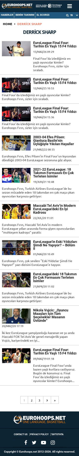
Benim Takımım (25, 14)
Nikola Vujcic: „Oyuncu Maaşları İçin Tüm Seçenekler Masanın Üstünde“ (50, 315)
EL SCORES (43, 14)
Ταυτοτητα (57, 434)
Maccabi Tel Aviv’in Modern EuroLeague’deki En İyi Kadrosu (54, 209)
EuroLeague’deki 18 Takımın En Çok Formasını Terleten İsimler (55, 277)
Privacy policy (39, 434)
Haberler (7, 14)
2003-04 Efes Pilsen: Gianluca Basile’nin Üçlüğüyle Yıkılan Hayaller (53, 140)
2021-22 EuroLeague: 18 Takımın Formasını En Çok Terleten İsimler (53, 172)
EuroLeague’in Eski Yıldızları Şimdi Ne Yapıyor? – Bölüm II (55, 245)
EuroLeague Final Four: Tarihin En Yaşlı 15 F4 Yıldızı (55, 44)
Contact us (20, 434)
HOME (7, 24)
